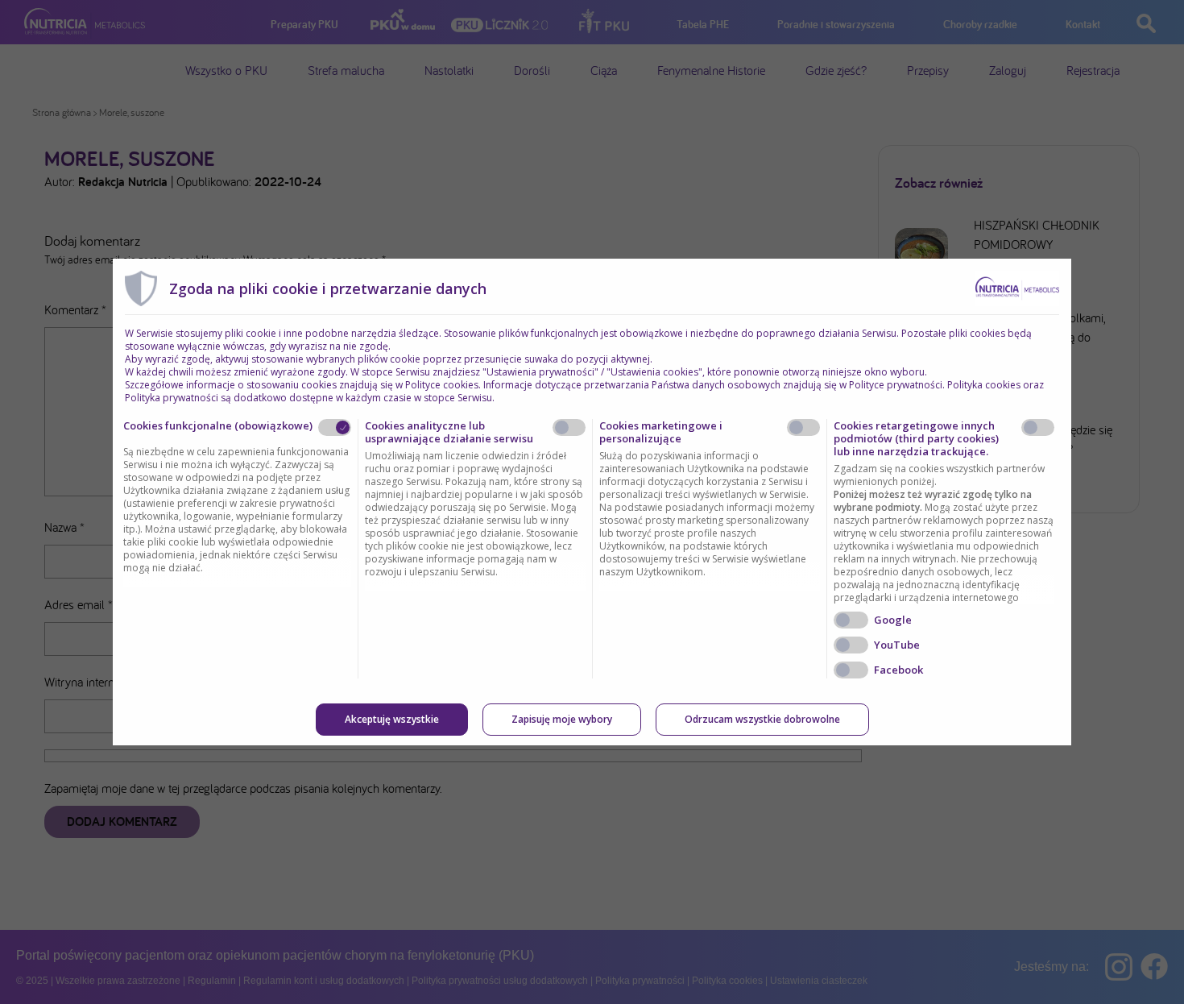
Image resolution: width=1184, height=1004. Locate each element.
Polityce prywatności (895, 385)
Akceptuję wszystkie (392, 719)
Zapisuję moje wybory (561, 719)
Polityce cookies (441, 385)
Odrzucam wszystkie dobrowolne (762, 719)
